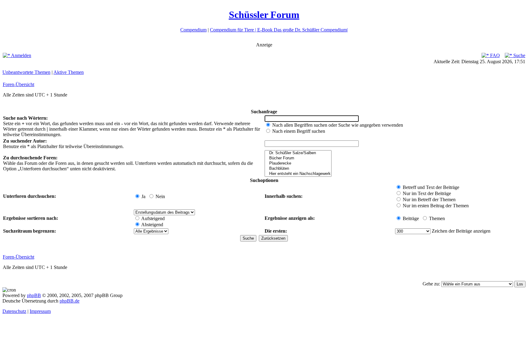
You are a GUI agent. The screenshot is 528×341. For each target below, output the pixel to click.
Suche (518, 55)
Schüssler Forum (264, 14)
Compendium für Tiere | (233, 29)
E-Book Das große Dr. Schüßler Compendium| (302, 29)
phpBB (34, 295)
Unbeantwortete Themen (26, 72)
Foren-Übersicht (18, 84)
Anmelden (20, 55)
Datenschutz (14, 311)
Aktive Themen (68, 72)
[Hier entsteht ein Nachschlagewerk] (298, 173)
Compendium (193, 29)
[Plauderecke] (298, 163)
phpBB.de (69, 300)
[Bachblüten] (298, 168)
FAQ (494, 55)
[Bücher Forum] (298, 158)
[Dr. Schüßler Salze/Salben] (298, 153)
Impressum (40, 311)
